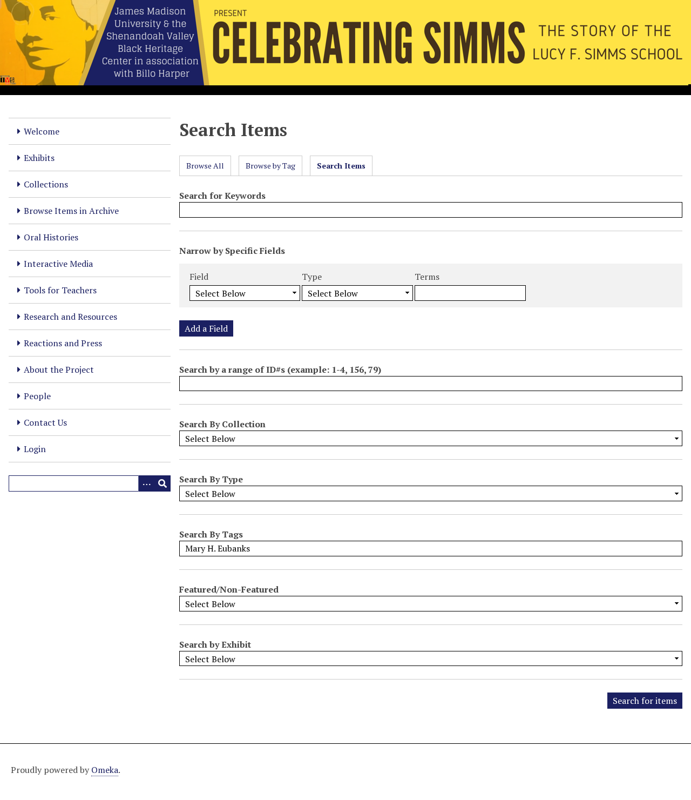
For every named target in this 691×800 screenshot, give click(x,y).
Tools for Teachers (60, 290)
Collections (46, 184)
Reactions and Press (63, 343)
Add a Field (206, 328)
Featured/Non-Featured (229, 589)
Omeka (104, 770)
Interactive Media (58, 264)
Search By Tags (211, 534)
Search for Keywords (222, 195)
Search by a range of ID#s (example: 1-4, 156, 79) (280, 369)
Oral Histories (51, 237)
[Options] (146, 483)
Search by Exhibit (215, 644)
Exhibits (39, 158)
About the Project (59, 369)
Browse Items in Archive (71, 211)
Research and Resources (70, 316)
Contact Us (45, 422)
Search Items (341, 165)
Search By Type (211, 479)
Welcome (41, 131)
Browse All (205, 165)
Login (35, 449)
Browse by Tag (270, 165)
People (37, 396)
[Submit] (162, 483)
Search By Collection (222, 424)
